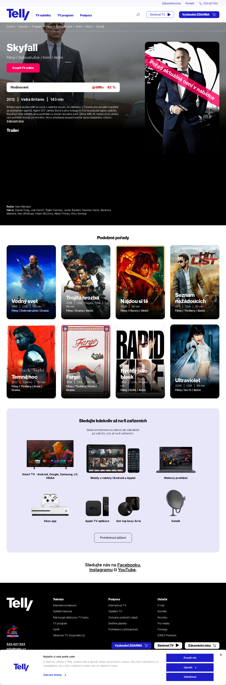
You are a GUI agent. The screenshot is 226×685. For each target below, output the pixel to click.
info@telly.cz (16, 649)
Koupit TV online (23, 68)
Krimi (79, 26)
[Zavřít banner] (221, 655)
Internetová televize (64, 605)
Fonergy (162, 629)
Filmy (49, 26)
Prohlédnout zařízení (113, 538)
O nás (161, 605)
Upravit (188, 667)
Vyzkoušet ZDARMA (196, 14)
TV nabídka (43, 15)
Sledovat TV (158, 14)
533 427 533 (16, 644)
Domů (10, 26)
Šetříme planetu (117, 623)
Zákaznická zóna (171, 3)
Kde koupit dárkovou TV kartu (71, 617)
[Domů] (18, 14)
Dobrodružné (64, 26)
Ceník (56, 629)
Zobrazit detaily (52, 674)
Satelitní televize (62, 611)
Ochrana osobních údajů (123, 617)
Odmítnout (190, 676)
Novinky (162, 617)
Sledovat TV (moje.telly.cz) (69, 635)
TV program (65, 15)
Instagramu (101, 569)
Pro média (163, 623)
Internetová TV (117, 605)
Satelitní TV (115, 611)
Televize (23, 26)
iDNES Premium (167, 635)
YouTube (127, 569)
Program (37, 26)
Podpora (86, 15)
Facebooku (128, 564)
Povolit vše (190, 657)
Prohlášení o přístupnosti (123, 629)
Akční (89, 26)
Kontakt (190, 3)
